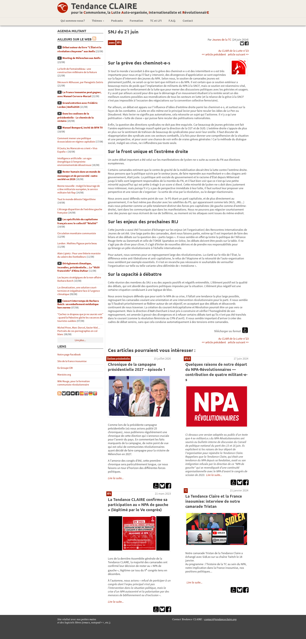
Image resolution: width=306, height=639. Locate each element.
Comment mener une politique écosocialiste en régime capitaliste (76, 140)
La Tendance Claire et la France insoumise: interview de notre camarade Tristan (213, 501)
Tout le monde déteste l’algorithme (76, 199)
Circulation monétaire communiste (76, 233)
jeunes (112, 42)
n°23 (233, 51)
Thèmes (97, 20)
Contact (188, 20)
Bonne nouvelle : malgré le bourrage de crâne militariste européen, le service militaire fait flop (78, 189)
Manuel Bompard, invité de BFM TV (82, 127)
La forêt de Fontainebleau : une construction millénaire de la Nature (77, 70)
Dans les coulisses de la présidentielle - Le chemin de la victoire (75, 117)
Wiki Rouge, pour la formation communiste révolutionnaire (73, 383)
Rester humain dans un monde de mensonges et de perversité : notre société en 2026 (78, 175)
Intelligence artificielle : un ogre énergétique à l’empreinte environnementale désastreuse (74, 162)
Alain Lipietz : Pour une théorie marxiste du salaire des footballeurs (79, 255)
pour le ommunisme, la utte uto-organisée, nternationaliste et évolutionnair (140, 12)
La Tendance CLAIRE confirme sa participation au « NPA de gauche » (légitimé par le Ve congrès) (138, 504)
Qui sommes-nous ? (73, 20)
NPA (119, 42)
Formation (136, 20)
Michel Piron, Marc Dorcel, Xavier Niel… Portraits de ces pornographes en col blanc (78, 331)
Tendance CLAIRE (104, 6)
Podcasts (117, 20)
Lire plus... (80, 340)
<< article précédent (214, 54)
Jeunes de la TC (221, 39)
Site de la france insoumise (72, 361)
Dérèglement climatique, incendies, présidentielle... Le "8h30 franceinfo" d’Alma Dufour (78, 267)
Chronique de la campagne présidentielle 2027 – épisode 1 (136, 367)
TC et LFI (156, 20)
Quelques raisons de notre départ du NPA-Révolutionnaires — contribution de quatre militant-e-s (216, 372)
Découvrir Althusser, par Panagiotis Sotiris (80, 82)
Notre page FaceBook (69, 354)
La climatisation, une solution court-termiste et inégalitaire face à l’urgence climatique (78, 291)
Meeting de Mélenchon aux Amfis (81, 58)
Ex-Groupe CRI (65, 368)
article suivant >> (238, 54)
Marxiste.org (64, 374)
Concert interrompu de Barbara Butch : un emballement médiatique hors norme (78, 304)
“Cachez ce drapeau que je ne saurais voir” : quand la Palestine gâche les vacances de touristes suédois (80, 318)
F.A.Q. (172, 20)
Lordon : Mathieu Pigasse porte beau (77, 243)
